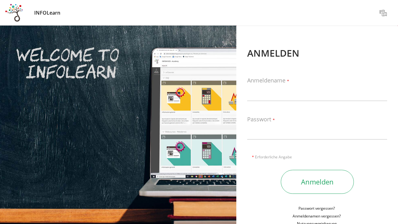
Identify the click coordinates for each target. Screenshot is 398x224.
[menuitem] (384, 12)
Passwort (261, 119)
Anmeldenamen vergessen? (317, 216)
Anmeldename (268, 80)
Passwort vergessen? (316, 208)
